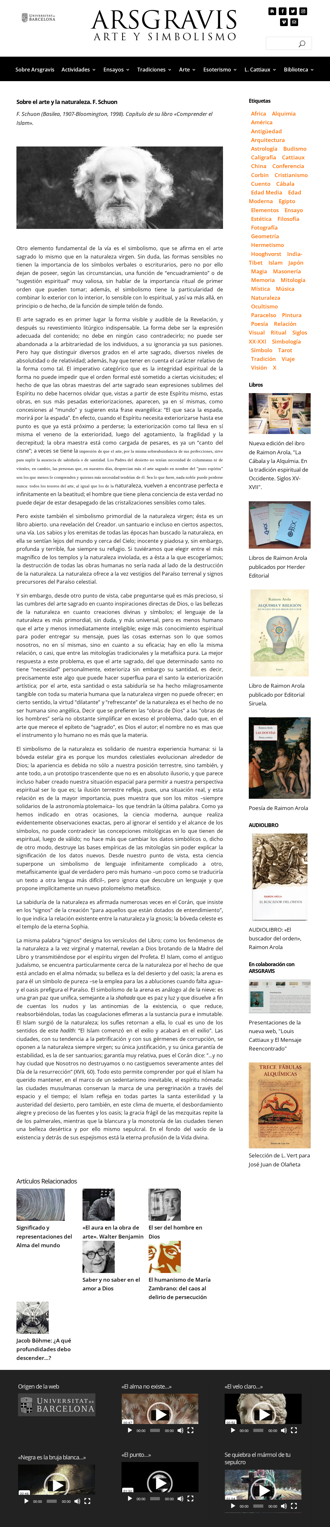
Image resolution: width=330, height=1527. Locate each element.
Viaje (288, 359)
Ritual (278, 332)
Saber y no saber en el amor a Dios (111, 1284)
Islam (275, 262)
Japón (296, 262)
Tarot (285, 350)
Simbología (286, 341)
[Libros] (279, 413)
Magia (259, 271)
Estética (261, 218)
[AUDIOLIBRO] (279, 877)
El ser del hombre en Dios (175, 1232)
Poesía (259, 323)
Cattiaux (293, 157)
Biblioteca (296, 70)
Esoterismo (217, 70)
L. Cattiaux (257, 70)
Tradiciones (151, 70)
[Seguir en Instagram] (303, 11)
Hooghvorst (266, 254)
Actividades (76, 70)
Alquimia (284, 113)
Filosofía (288, 218)
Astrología (264, 148)
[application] (56, 1486)
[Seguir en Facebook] (282, 11)
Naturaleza (265, 297)
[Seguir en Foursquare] (294, 22)
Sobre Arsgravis (34, 70)
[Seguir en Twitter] (293, 11)
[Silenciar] (77, 1501)
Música (285, 288)
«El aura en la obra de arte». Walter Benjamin (113, 1232)
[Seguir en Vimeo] (284, 22)
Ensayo (294, 210)
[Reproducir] (26, 1501)
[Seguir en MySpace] (272, 11)
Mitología (293, 280)
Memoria (263, 280)
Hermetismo (267, 245)
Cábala (285, 183)
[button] (57, 1486)
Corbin (260, 175)
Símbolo (261, 350)
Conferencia (288, 166)
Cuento (260, 183)
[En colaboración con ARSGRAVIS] (279, 996)
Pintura (292, 315)
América (262, 122)
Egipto (287, 201)
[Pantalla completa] (87, 1501)
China (259, 166)
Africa (258, 113)
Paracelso (263, 315)
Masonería (287, 271)
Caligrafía (263, 157)
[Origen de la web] (56, 1404)
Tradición (263, 359)
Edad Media (266, 192)
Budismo (294, 148)
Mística (260, 288)
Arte (184, 70)
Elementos (265, 210)
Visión (259, 367)
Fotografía (264, 227)
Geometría (265, 236)
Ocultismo (264, 306)
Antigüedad (266, 131)
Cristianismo (291, 175)
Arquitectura (268, 140)
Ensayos (113, 70)
